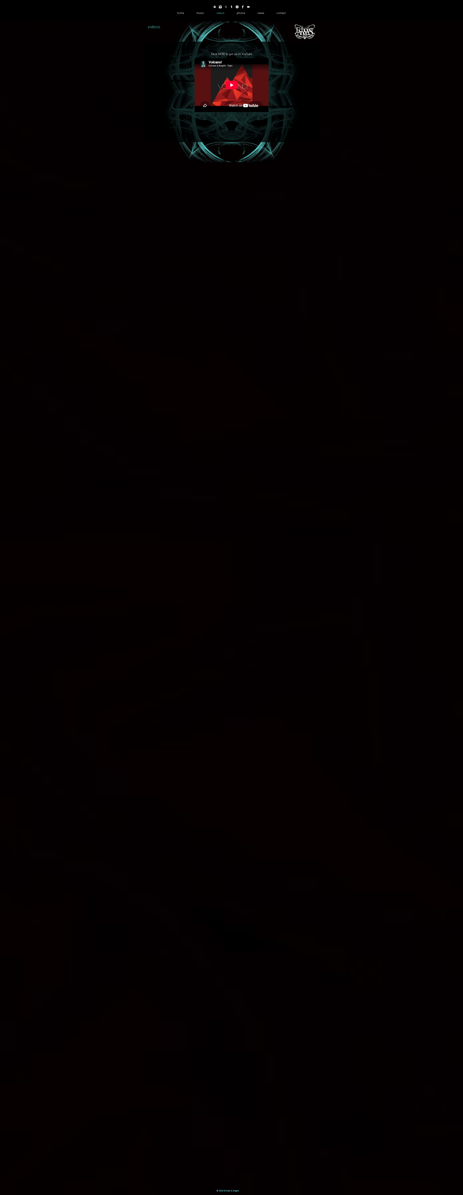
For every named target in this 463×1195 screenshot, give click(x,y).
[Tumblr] (231, 6)
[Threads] (237, 6)
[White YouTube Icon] (248, 6)
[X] (225, 6)
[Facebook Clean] (242, 6)
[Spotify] (214, 6)
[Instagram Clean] (220, 6)
